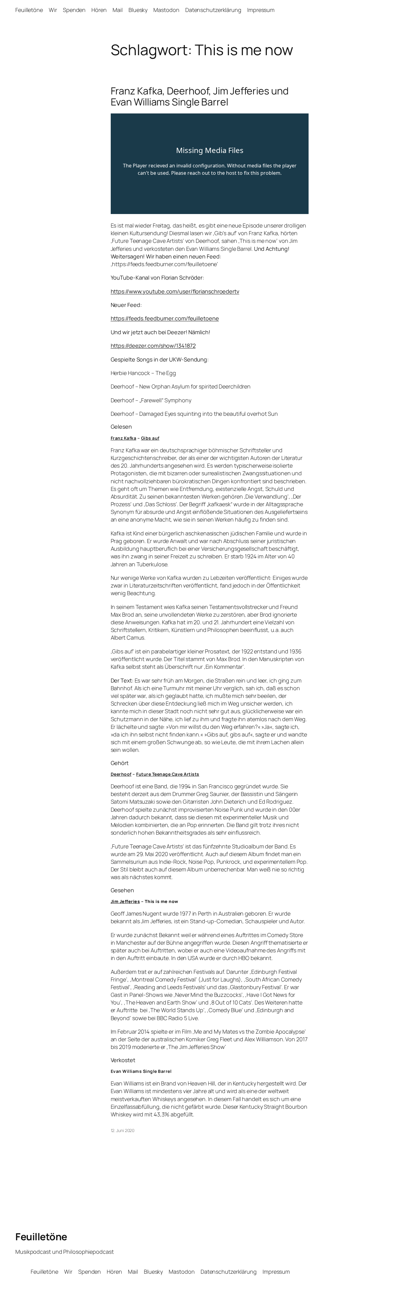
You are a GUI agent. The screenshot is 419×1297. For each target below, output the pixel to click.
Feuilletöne (41, 1236)
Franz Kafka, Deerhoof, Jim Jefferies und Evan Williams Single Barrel (200, 96)
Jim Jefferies (125, 901)
